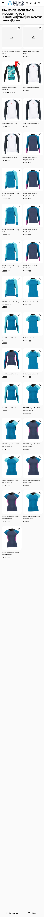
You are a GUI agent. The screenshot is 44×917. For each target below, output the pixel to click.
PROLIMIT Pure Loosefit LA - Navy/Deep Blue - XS (30, 195)
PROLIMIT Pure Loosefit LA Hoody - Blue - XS (11, 52)
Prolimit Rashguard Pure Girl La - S (10, 374)
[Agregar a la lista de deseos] (19, 28)
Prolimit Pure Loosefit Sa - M (30, 338)
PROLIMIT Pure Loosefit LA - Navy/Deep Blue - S (30, 267)
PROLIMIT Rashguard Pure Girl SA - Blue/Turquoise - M (10, 481)
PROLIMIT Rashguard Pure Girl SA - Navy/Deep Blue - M (10, 553)
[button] (30, 3)
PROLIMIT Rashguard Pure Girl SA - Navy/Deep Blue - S (32, 445)
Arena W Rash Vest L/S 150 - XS (31, 123)
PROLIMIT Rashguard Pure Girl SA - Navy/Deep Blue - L (32, 481)
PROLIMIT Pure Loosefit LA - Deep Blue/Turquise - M (10, 303)
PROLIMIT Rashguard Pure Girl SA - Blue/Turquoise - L (32, 409)
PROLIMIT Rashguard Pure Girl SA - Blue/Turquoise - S (32, 517)
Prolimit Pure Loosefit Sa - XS (30, 302)
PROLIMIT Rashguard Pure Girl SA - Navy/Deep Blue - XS (10, 517)
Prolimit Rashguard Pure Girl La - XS (10, 339)
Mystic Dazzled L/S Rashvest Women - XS (9, 88)
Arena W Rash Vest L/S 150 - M (31, 87)
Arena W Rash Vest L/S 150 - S (9, 123)
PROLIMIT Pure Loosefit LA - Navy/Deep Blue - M (30, 159)
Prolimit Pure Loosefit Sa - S (30, 374)
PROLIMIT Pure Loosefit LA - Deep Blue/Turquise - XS (10, 267)
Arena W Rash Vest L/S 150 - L (9, 157)
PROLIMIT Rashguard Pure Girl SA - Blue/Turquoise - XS (10, 445)
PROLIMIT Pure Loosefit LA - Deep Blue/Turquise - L (10, 231)
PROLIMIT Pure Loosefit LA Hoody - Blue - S (32, 52)
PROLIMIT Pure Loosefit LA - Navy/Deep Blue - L (30, 231)
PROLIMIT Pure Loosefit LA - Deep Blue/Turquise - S (10, 195)
